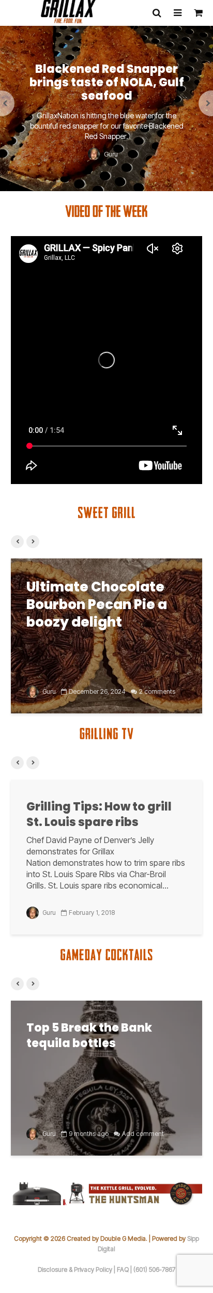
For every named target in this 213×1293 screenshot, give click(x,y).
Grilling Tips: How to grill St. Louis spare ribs (99, 814)
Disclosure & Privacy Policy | (77, 1269)
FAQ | (125, 1269)
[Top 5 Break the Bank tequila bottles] (106, 1077)
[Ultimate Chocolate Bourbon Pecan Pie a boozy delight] (106, 635)
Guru (110, 153)
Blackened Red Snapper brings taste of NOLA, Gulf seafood (106, 83)
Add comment (143, 1134)
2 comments (157, 691)
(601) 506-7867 (154, 1269)
